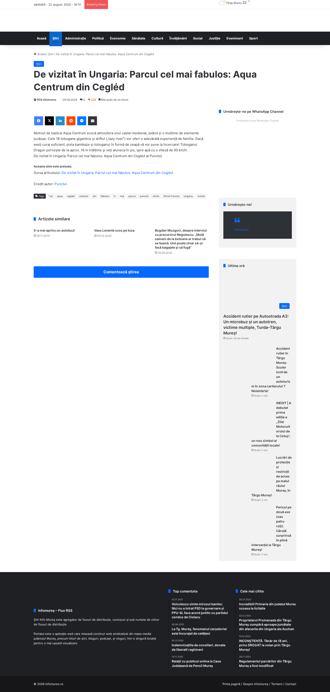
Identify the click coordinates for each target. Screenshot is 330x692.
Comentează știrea (121, 272)
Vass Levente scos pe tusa (114, 230)
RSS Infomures (46, 99)
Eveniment (235, 38)
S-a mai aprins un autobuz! (54, 230)
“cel (50, 196)
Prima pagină (231, 684)
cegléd (71, 196)
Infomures (242, 229)
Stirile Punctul (171, 196)
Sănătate (138, 38)
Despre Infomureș (255, 684)
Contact (290, 684)
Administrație (75, 38)
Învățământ (178, 38)
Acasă (41, 38)
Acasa (41, 54)
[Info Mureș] (40, 20)
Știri (56, 38)
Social (197, 38)
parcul (132, 196)
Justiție (214, 38)
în (115, 196)
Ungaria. (188, 196)
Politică (98, 38)
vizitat (201, 196)
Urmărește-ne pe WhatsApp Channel (257, 120)
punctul (144, 196)
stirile (156, 196)
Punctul (61, 184)
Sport (253, 38)
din (94, 196)
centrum (83, 196)
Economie (117, 38)
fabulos (105, 196)
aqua (60, 196)
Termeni (276, 684)
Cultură (157, 38)
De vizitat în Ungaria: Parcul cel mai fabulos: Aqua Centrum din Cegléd (117, 173)
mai (122, 196)
